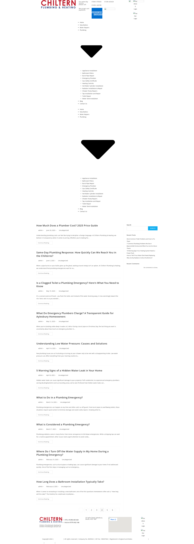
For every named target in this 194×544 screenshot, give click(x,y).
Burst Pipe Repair (88, 76)
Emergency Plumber (89, 78)
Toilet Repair (86, 96)
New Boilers (84, 25)
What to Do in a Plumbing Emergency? (59, 397)
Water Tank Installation (90, 99)
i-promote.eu (58, 539)
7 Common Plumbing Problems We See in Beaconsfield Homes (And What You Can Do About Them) (142, 246)
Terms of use (60, 543)
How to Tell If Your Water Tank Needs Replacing (141, 255)
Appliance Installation (89, 71)
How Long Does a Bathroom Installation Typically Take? (70, 481)
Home (82, 22)
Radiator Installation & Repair (92, 88)
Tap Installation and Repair (91, 94)
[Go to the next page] (118, 510)
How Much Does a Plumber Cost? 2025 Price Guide (67, 225)
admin (40, 230)
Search (129, 225)
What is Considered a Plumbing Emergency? (63, 424)
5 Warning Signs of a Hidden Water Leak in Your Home (69, 370)
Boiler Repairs (84, 27)
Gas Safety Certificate (89, 81)
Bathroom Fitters (88, 73)
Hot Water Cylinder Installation (92, 86)
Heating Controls (88, 83)
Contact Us (83, 104)
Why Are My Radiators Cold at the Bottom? (139, 258)
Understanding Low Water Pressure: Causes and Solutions (71, 343)
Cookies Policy (49, 543)
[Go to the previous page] (81, 510)
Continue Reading (45, 242)
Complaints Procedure (140, 539)
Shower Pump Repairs (89, 91)
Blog (81, 101)
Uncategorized (64, 230)
